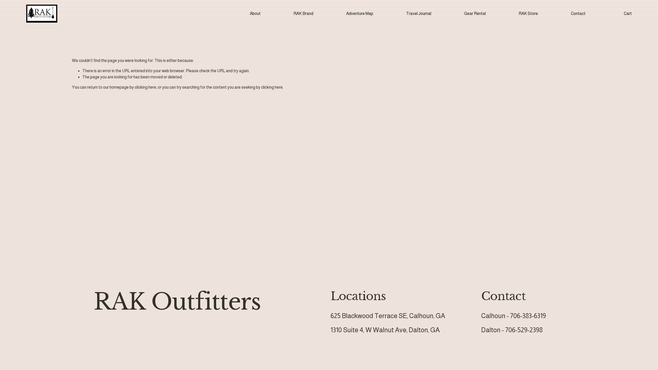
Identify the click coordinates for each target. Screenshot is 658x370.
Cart (628, 13)
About (255, 13)
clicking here (145, 87)
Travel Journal (418, 13)
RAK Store (528, 13)
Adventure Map (359, 13)
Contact (578, 13)
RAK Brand (303, 13)
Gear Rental (475, 13)
